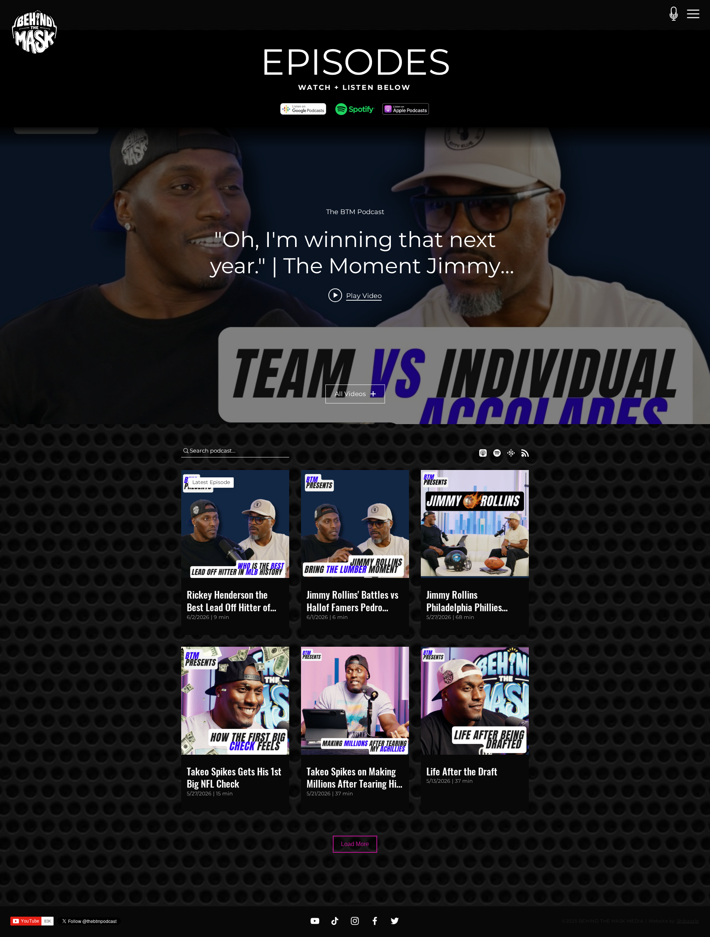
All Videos (350, 394)
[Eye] (355, 109)
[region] (34, 33)
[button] (693, 13)
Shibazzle (688, 921)
